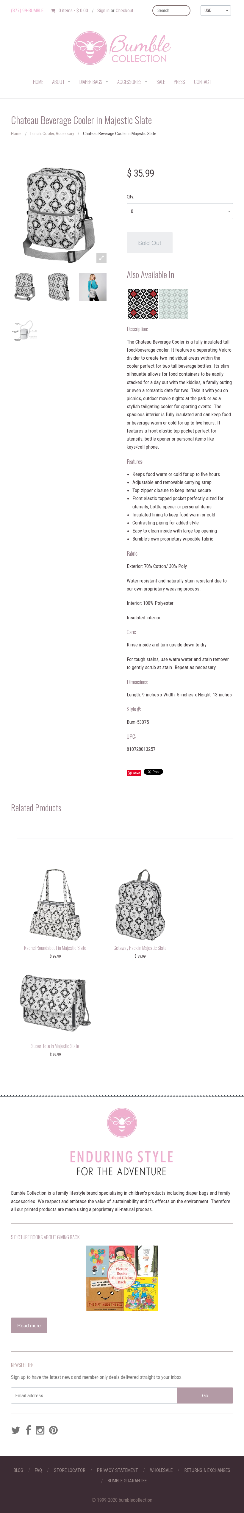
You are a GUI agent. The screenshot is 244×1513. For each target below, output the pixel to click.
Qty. (130, 197)
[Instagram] (40, 1430)
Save (136, 772)
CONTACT (202, 81)
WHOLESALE (161, 1470)
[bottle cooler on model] (93, 287)
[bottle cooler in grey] (25, 287)
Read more (29, 1325)
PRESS (179, 81)
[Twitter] (16, 1430)
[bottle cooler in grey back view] (59, 287)
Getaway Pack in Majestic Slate (140, 947)
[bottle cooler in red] (143, 303)
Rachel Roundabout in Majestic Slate (55, 947)
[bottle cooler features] (25, 331)
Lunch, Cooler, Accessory (52, 133)
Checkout (124, 10)
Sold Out (149, 242)
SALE (161, 81)
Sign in (103, 10)
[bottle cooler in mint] (173, 303)
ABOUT (58, 81)
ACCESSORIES (129, 81)
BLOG (18, 1470)
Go (205, 1395)
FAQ (38, 1470)
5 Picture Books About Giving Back (45, 1237)
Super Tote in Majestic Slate (55, 1046)
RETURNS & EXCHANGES (207, 1470)
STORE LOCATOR (69, 1470)
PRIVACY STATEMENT (117, 1470)
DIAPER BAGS (90, 81)
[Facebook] (28, 1430)
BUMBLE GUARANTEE (127, 1481)
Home (16, 133)
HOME (38, 81)
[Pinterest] (53, 1430)
